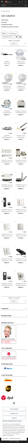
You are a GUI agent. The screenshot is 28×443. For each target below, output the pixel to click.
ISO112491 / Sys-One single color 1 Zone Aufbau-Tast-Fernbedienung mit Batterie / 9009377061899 (21, 210)
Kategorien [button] (4, 308)
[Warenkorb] (25, 1)
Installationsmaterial (6, 24)
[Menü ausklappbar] (2, 1)
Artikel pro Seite (7, 37)
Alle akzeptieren (14, 409)
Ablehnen (14, 418)
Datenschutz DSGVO (15, 438)
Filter (5, 33)
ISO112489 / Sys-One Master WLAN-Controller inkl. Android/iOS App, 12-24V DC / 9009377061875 (21, 185)
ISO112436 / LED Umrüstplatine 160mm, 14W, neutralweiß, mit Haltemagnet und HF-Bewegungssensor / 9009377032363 (21, 87)
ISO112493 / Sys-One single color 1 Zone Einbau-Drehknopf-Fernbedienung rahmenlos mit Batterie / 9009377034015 (21, 235)
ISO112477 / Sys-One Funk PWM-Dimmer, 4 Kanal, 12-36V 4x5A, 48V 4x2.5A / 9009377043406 (7, 161)
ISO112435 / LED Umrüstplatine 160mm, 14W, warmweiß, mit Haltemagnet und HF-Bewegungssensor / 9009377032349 (7, 87)
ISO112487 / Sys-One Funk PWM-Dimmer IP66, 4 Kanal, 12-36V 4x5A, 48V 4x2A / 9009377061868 (7, 185)
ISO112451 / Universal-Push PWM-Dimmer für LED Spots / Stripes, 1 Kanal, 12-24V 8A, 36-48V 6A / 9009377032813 (21, 111)
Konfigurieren (14, 413)
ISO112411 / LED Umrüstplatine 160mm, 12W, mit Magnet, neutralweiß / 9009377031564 (21, 62)
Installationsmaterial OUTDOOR (9, 26)
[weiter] (25, 43)
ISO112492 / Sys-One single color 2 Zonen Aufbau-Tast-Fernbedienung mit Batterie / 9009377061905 (7, 235)
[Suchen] (25, 5)
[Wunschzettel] (22, 1)
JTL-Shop (17, 441)
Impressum (5, 438)
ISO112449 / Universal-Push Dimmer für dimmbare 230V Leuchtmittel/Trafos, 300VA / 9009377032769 (7, 111)
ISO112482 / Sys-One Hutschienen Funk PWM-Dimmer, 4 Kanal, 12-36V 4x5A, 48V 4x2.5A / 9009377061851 (21, 161)
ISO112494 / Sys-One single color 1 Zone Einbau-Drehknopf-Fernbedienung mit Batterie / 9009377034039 (7, 259)
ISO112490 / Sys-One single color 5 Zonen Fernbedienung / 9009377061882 (7, 210)
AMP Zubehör (4, 20)
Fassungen (4, 22)
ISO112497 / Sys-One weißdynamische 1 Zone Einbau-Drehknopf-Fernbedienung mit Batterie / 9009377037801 (21, 284)
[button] (19, 1)
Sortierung (12, 33)
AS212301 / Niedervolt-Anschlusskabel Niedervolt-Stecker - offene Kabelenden (7, 62)
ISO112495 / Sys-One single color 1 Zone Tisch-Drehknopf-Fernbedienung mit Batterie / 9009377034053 (21, 259)
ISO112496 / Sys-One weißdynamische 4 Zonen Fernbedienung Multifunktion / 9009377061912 (7, 284)
